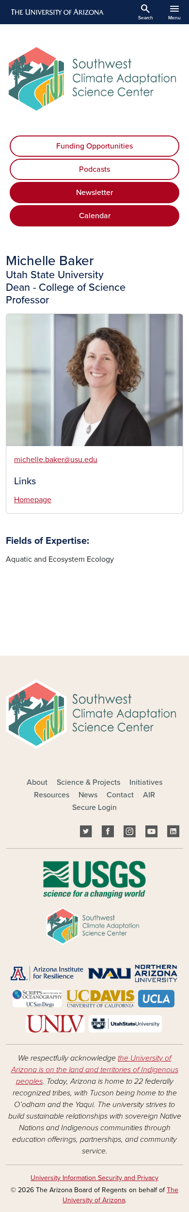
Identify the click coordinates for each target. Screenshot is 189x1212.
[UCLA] (156, 998)
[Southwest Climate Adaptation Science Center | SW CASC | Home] (94, 79)
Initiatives (145, 782)
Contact (120, 795)
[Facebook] (108, 832)
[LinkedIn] (173, 832)
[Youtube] (151, 832)
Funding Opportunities (94, 146)
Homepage (32, 500)
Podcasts (94, 169)
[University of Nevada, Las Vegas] (55, 1023)
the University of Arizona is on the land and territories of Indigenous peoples (94, 1069)
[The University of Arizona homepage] (56, 12)
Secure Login (94, 807)
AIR (149, 795)
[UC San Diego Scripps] (38, 998)
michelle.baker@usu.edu (55, 459)
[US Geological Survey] (94, 879)
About (37, 782)
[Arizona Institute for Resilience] (47, 973)
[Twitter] (86, 832)
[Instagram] (130, 832)
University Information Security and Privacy (94, 1178)
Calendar (94, 216)
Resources (51, 795)
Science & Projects (88, 782)
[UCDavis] (100, 998)
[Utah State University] (125, 1023)
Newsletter (94, 192)
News (88, 795)
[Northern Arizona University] (132, 973)
